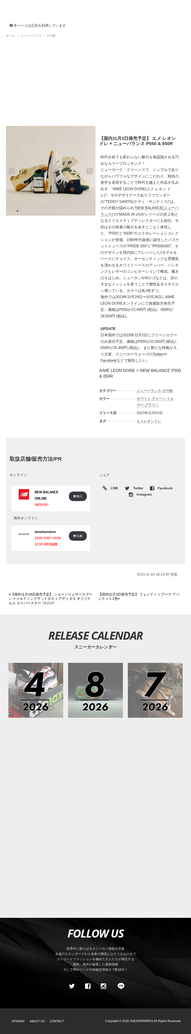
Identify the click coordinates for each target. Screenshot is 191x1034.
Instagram (144, 494)
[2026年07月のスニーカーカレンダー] (155, 690)
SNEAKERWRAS (141, 1021)
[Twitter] (72, 986)
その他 (167, 391)
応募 (79, 536)
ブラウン (152, 405)
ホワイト (144, 399)
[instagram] (103, 986)
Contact (57, 1021)
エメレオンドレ (149, 421)
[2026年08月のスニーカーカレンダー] (95, 690)
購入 (79, 496)
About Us (37, 1021)
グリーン (159, 399)
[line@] (119, 986)
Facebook (108, 360)
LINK (113, 489)
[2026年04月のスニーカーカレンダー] (35, 690)
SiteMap (18, 1021)
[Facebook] (87, 986)
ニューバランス (149, 391)
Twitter (158, 354)
